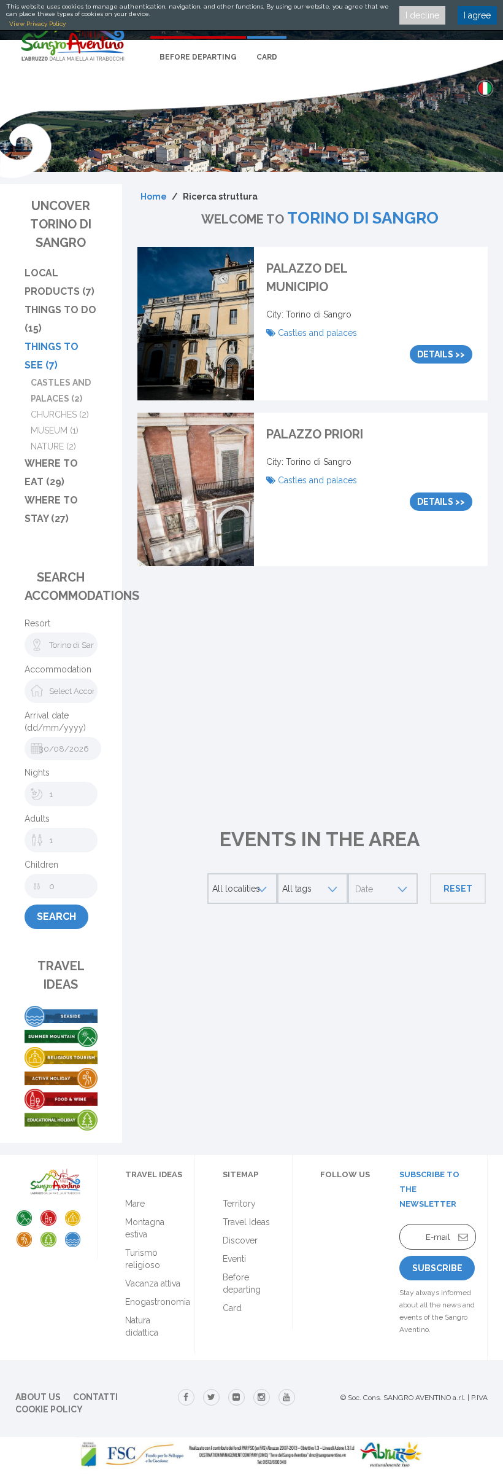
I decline (422, 15)
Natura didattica (141, 1326)
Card (266, 57)
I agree (477, 15)
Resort (37, 623)
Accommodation (58, 669)
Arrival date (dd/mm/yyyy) (55, 721)
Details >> (441, 354)
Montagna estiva (144, 1228)
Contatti (95, 1397)
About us (38, 1397)
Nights (37, 772)
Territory (239, 1204)
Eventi (234, 1259)
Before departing (198, 57)
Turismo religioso (142, 1259)
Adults (37, 818)
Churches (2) (60, 414)
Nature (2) (53, 446)
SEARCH (56, 916)
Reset (457, 888)
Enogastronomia (157, 1302)
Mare (135, 1204)
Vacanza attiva (152, 1283)
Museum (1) (55, 430)
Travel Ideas (246, 1222)
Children (41, 865)
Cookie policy (49, 1409)
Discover (240, 1240)
